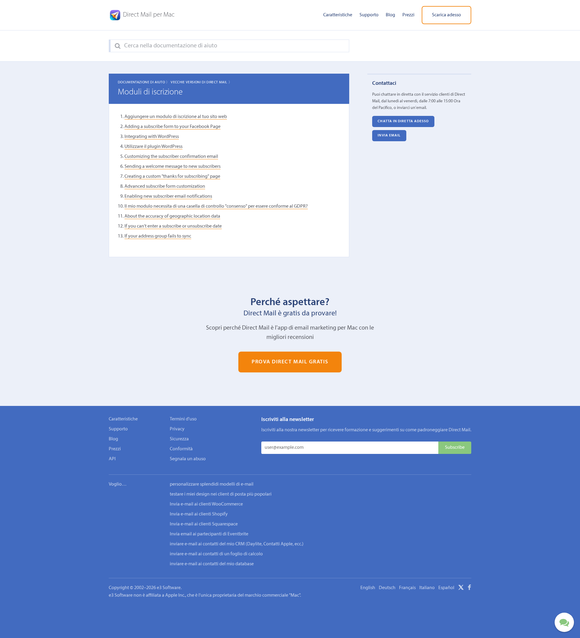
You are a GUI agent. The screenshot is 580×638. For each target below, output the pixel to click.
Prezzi (408, 15)
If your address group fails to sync (157, 236)
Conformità (181, 449)
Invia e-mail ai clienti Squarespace (204, 524)
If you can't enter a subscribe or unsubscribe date (173, 226)
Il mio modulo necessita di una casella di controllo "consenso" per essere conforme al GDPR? (216, 206)
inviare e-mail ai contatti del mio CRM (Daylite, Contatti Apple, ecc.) (237, 544)
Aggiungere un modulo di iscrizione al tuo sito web (175, 116)
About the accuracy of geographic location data (172, 216)
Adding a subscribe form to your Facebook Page (172, 126)
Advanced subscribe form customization (164, 186)
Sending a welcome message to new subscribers (172, 166)
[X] (461, 588)
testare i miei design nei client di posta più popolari (221, 494)
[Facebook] (469, 588)
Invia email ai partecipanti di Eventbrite (209, 534)
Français (407, 587)
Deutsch (387, 587)
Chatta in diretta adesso (403, 121)
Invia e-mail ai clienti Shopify (199, 514)
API (112, 459)
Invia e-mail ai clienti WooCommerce (206, 504)
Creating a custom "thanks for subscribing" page (172, 176)
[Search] (118, 46)
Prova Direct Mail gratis (290, 362)
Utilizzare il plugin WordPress (153, 146)
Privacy (177, 429)
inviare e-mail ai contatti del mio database (212, 564)
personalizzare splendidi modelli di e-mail (211, 484)
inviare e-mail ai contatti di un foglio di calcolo (216, 554)
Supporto (369, 15)
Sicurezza (179, 439)
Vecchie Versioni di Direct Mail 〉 (201, 82)
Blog (390, 15)
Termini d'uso (183, 419)
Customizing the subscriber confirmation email (171, 156)
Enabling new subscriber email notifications (168, 196)
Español (446, 587)
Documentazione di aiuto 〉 (144, 82)
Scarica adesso (446, 15)
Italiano (427, 587)
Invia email (389, 135)
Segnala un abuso (188, 459)
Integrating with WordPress (151, 136)
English (367, 587)
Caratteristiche (337, 15)
